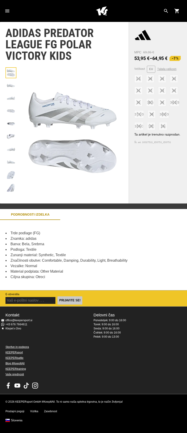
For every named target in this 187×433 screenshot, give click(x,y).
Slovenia (16, 420)
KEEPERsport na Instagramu (35, 386)
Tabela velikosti (167, 69)
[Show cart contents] (177, 11)
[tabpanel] (80, 255)
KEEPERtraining (15, 368)
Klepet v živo (13, 328)
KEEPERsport (14, 352)
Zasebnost (50, 411)
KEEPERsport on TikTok (26, 386)
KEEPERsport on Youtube (17, 386)
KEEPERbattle (14, 358)
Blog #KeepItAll (15, 363)
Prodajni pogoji (14, 411)
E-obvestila (12, 294)
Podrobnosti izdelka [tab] (30, 214)
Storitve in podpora (17, 347)
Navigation (7, 10)
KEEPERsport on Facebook (8, 386)
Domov (101, 11)
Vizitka (34, 411)
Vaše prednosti (14, 374)
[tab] (10, 72)
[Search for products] (166, 11)
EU (151, 69)
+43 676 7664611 (16, 324)
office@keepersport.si (18, 320)
